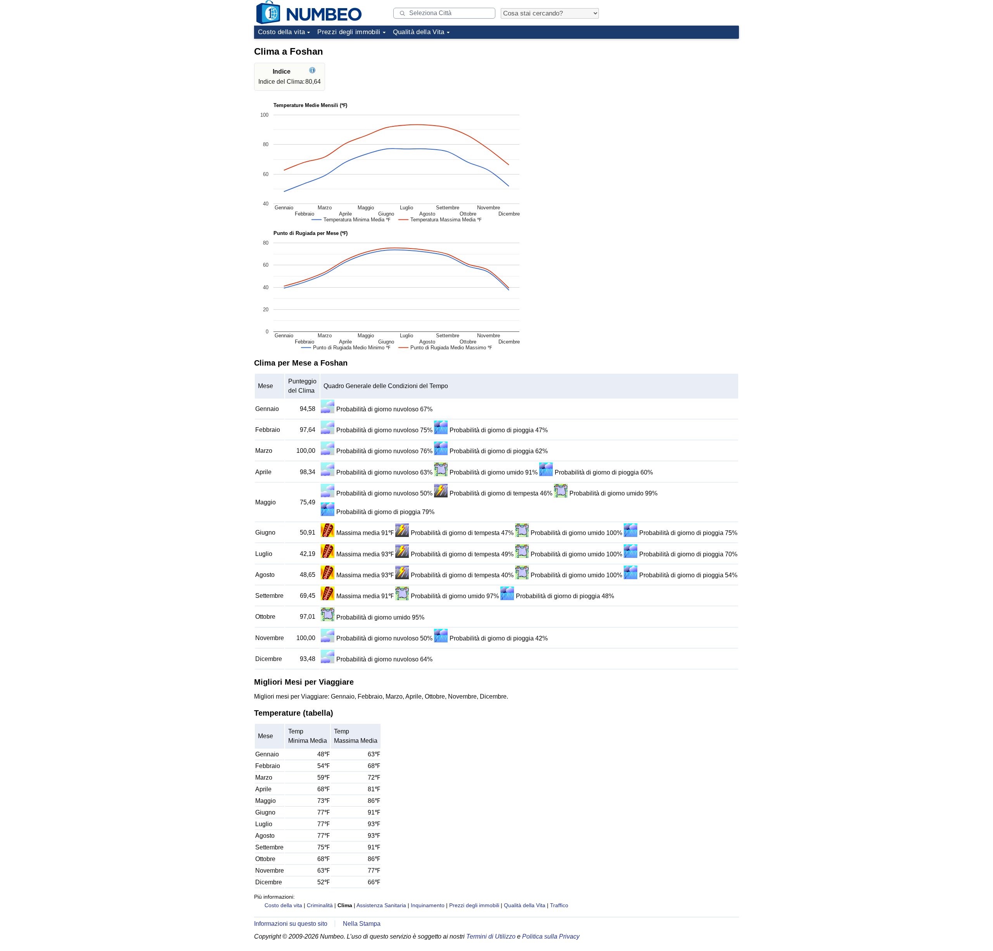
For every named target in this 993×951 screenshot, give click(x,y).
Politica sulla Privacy (551, 936)
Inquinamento (428, 905)
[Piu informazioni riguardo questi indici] (313, 71)
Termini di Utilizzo (491, 936)
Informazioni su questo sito (290, 923)
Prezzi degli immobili (348, 32)
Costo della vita (281, 32)
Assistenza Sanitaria (381, 905)
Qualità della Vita (419, 32)
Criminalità (320, 905)
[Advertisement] (681, 90)
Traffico (559, 905)
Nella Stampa (362, 923)
